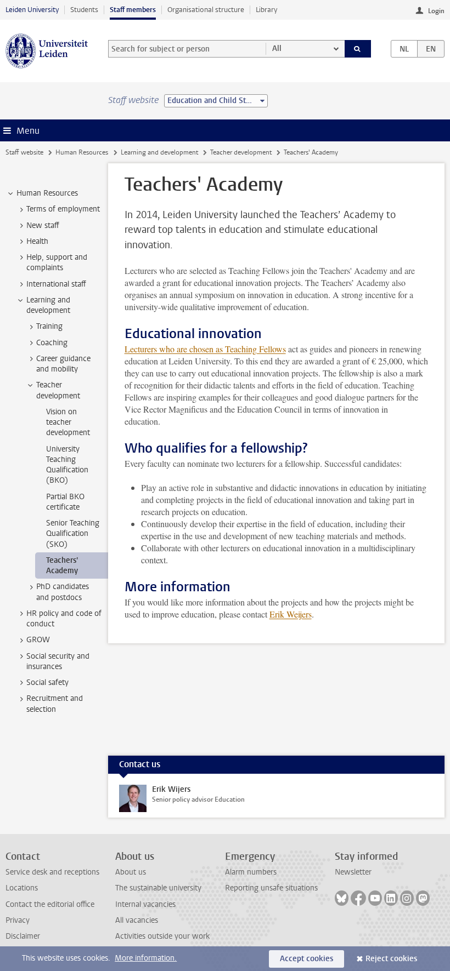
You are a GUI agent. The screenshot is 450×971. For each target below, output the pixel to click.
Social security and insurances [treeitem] (57, 661)
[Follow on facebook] (358, 898)
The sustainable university (158, 888)
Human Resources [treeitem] (47, 193)
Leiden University (32, 9)
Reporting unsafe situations (271, 888)
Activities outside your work (162, 936)
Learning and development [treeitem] (48, 305)
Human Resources (81, 152)
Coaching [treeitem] (52, 343)
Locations (21, 888)
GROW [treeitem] (38, 640)
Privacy (17, 920)
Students (84, 9)
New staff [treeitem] (42, 225)
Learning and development (159, 152)
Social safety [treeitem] (47, 682)
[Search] (358, 49)
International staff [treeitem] (56, 284)
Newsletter (353, 872)
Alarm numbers (251, 872)
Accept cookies (306, 958)
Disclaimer (22, 936)
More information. (146, 958)
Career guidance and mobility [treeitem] (63, 363)
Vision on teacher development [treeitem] (68, 422)
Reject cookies (391, 958)
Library (266, 9)
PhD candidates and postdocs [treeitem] (62, 591)
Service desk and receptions (52, 872)
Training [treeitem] (49, 326)
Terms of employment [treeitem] (63, 209)
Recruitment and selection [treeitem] (54, 703)
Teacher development (241, 152)
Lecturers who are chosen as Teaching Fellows (205, 349)
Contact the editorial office (49, 904)
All (277, 48)
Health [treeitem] (37, 241)
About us (130, 872)
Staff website (24, 152)
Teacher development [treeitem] (58, 390)
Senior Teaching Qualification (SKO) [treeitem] (72, 534)
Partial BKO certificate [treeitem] (65, 502)
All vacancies (136, 920)
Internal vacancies (145, 904)
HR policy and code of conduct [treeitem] (64, 618)
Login (436, 11)
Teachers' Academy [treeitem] (62, 565)
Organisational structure (205, 9)
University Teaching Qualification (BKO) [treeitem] (67, 465)
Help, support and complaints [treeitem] (56, 262)
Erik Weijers (290, 614)
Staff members (133, 9)
